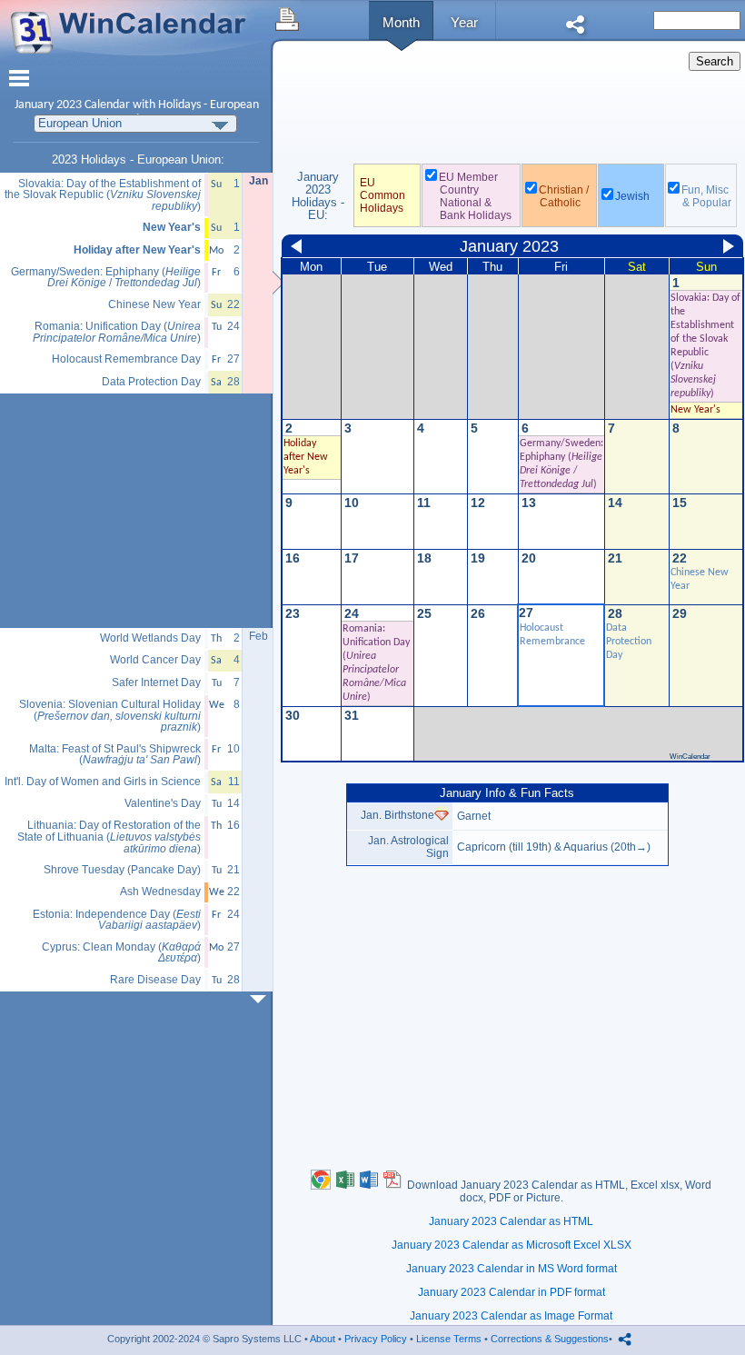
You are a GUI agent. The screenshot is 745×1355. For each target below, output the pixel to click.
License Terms (449, 1338)
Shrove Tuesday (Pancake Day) (122, 870)
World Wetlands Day (150, 638)
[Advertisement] (511, 108)
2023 (69, 105)
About (322, 1338)
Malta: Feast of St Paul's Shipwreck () (115, 754)
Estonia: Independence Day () (117, 920)
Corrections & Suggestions (550, 1338)
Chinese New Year (154, 305)
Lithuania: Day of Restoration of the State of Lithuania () (109, 837)
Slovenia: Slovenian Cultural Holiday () (110, 716)
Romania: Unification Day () (117, 332)
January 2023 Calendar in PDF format (511, 1292)
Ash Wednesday (160, 892)
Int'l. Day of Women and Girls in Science (103, 782)
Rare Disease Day (155, 980)
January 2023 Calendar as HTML (511, 1221)
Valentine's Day (162, 804)
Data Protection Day (628, 642)
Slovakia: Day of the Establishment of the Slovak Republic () (103, 195)
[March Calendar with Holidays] (261, 999)
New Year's (695, 409)
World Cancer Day (155, 660)
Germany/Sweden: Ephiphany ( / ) (106, 277)
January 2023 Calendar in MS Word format (511, 1268)
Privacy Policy (375, 1338)
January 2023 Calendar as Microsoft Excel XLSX (511, 1245)
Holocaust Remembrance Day (126, 359)
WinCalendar (690, 756)
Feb (258, 636)
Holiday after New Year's (137, 250)
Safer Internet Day (156, 683)
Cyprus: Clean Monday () (121, 953)
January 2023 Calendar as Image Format (511, 1316)
